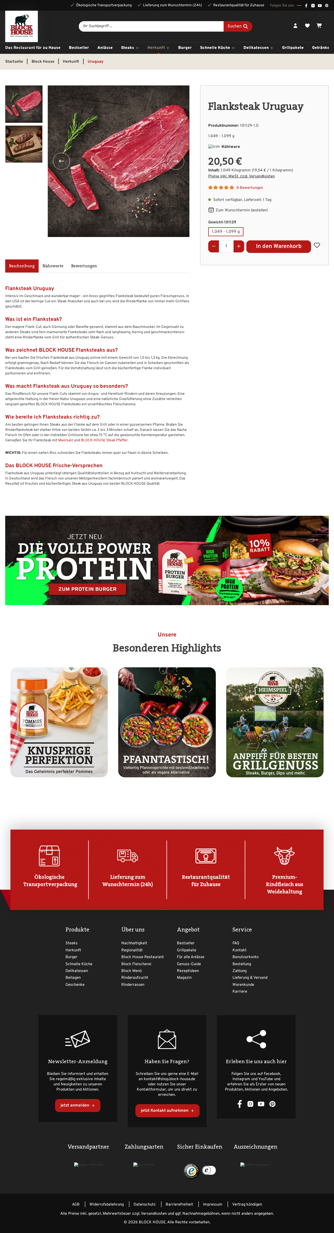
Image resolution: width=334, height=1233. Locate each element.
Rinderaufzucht (134, 977)
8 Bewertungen (249, 188)
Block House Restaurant (142, 957)
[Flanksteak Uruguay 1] (118, 161)
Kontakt (239, 950)
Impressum (212, 1204)
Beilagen (73, 977)
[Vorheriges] (61, 161)
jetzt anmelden (75, 1105)
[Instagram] (313, 5)
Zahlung (239, 971)
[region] (97, 164)
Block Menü (131, 971)
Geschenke (75, 984)
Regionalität (132, 950)
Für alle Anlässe (190, 957)
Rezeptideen (188, 971)
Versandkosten (154, 1213)
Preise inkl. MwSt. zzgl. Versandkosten (241, 176)
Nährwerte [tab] (53, 266)
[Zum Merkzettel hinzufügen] (316, 245)
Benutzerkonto (245, 957)
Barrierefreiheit (179, 1204)
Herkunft (73, 950)
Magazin (184, 977)
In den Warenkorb (279, 246)
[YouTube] (320, 5)
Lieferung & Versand (249, 977)
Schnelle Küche (78, 964)
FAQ (235, 943)
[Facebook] (306, 5)
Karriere (239, 991)
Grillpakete (186, 950)
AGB (76, 1204)
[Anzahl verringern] (213, 246)
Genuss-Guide (189, 964)
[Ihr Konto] (295, 26)
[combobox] (151, 26)
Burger (71, 957)
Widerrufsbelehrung (107, 1204)
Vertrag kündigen (247, 1204)
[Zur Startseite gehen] (21, 26)
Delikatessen (76, 971)
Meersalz (65, 440)
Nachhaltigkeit (134, 943)
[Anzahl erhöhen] (239, 246)
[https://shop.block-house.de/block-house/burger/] (167, 560)
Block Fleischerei (136, 964)
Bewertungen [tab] (84, 266)
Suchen (235, 26)
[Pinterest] (327, 5)
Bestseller (186, 943)
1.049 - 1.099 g (226, 231)
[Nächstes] (175, 161)
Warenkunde (243, 984)
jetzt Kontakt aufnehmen (165, 1110)
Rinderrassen (132, 984)
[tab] (22, 266)
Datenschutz (145, 1204)
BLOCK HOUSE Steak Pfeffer (104, 440)
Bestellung (241, 964)
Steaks (71, 943)
